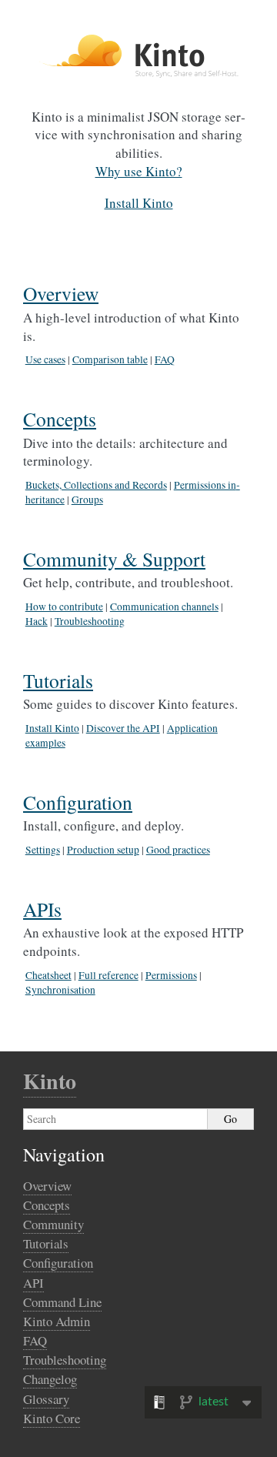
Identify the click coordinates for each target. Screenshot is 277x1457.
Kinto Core (51, 1418)
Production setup (103, 850)
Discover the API (123, 728)
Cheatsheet (48, 975)
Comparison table (110, 359)
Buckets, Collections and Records (96, 485)
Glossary (46, 1399)
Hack (36, 621)
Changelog (50, 1379)
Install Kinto (52, 728)
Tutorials (58, 680)
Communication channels (164, 606)
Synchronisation (60, 990)
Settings (42, 850)
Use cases (45, 359)
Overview (60, 293)
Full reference (108, 975)
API (33, 1283)
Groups (87, 499)
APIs (42, 909)
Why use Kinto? (138, 171)
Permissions (171, 975)
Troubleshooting (90, 621)
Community (53, 1224)
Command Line (62, 1302)
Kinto (49, 1081)
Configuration (77, 802)
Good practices (178, 850)
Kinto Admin (56, 1321)
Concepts (59, 419)
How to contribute (64, 606)
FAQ (165, 359)
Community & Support (114, 559)
